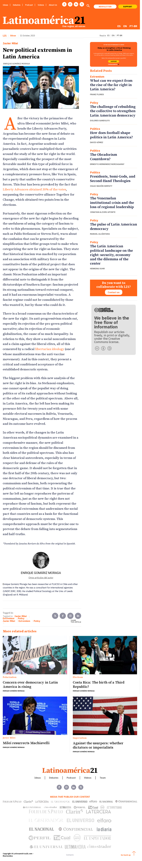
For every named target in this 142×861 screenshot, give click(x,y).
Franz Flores (97, 94)
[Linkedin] (76, 4)
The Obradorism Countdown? (103, 156)
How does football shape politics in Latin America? (111, 135)
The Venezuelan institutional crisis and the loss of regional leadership (112, 202)
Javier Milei (10, 43)
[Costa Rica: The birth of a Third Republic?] (105, 655)
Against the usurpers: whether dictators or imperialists (98, 745)
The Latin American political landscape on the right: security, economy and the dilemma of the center (111, 255)
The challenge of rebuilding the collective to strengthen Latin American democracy (112, 111)
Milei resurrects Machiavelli (26, 743)
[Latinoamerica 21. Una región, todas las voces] (70, 770)
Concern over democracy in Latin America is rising (30, 684)
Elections (78, 677)
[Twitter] (55, 616)
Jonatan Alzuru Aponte (102, 212)
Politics (95, 128)
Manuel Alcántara (100, 234)
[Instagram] (70, 4)
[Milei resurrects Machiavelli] (35, 716)
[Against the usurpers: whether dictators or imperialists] (105, 716)
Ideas (13, 35)
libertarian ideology (49, 349)
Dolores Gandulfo (100, 120)
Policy (94, 102)
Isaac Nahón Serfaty (101, 186)
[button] (88, 6)
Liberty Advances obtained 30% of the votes (34, 190)
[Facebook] (64, 4)
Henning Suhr (97, 268)
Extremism (97, 76)
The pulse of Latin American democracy (113, 226)
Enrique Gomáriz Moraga (16, 64)
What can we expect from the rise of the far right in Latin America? (111, 85)
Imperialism (80, 738)
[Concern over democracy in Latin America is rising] (35, 655)
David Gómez (96, 142)
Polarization (9, 677)
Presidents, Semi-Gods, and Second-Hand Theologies (112, 178)
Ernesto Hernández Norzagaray (107, 164)
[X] (82, 4)
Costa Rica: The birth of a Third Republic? (98, 684)
